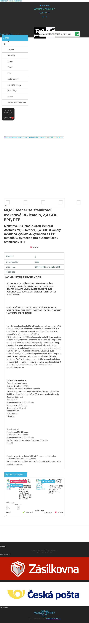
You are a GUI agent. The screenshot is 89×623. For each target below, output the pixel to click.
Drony (10, 61)
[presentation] (4, 196)
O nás (44, 17)
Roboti (10, 97)
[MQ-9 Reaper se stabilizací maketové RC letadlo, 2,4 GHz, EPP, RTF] (34, 137)
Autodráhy (12, 91)
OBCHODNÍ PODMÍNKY (44, 9)
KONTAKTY (45, 13)
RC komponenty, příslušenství (14, 86)
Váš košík (46, 5)
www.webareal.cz (53, 618)
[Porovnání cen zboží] (8, 107)
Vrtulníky (11, 55)
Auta (9, 73)
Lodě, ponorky (13, 79)
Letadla (9, 34)
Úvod (2, 34)
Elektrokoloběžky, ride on (17, 103)
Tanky (10, 67)
